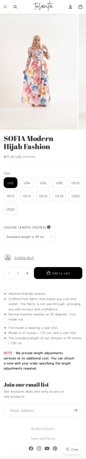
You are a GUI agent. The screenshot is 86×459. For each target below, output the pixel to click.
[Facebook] (31, 448)
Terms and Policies (43, 438)
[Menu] (5, 7)
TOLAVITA (48, 429)
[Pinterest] (55, 448)
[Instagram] (39, 448)
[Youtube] (47, 448)
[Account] (70, 7)
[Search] (15, 7)
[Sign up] (75, 410)
